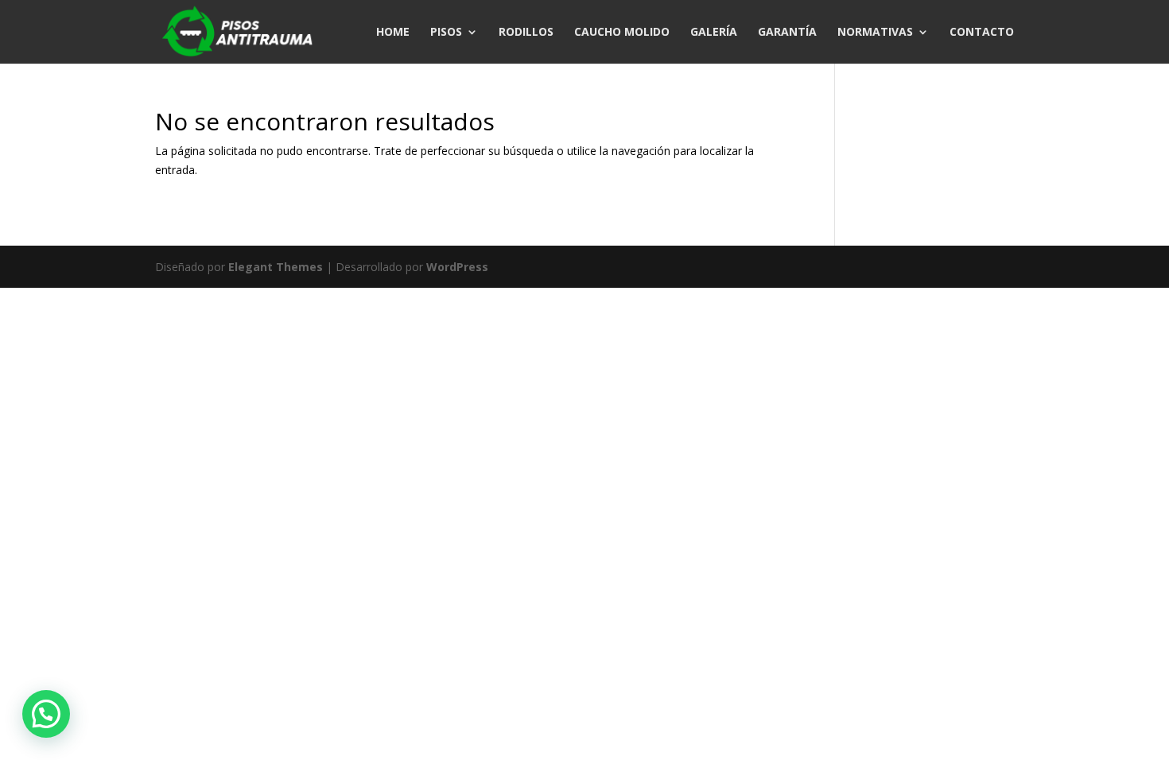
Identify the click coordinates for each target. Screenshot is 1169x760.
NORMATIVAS (875, 32)
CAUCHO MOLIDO (622, 32)
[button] (46, 714)
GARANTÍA (787, 32)
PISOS (446, 32)
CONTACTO (982, 32)
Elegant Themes (275, 266)
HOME (393, 32)
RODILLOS (526, 32)
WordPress (457, 266)
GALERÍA (713, 32)
